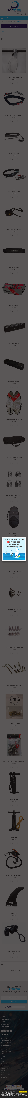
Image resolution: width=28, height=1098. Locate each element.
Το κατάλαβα (22, 1091)
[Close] (26, 537)
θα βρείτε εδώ (3, 1096)
